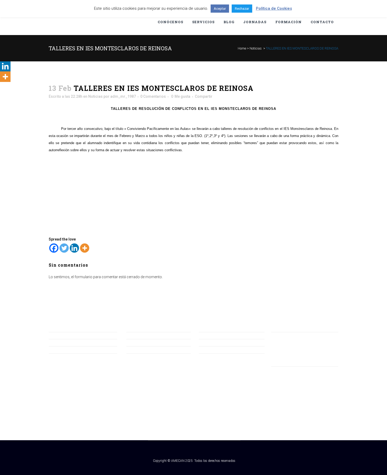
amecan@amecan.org (290, 342)
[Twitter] (64, 248)
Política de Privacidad (216, 342)
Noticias (256, 48)
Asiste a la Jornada (64, 349)
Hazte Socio (59, 342)
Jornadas (134, 342)
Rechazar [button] (242, 9)
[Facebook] (53, 248)
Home (242, 48)
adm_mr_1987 (123, 96)
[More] (84, 248)
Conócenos (136, 335)
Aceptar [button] (220, 9)
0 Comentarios (153, 96)
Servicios (134, 349)
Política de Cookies (214, 349)
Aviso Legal (208, 335)
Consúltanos (59, 335)
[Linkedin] (74, 248)
